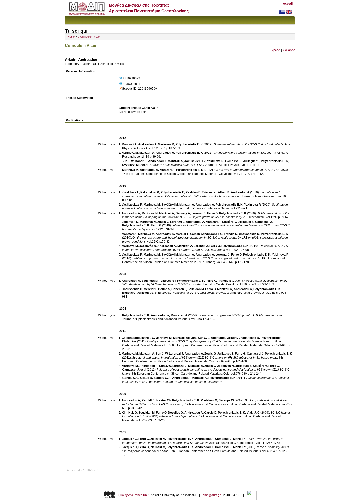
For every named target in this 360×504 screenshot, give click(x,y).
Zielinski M (157, 439)
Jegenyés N (147, 246)
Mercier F (182, 234)
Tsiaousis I (209, 192)
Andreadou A (147, 144)
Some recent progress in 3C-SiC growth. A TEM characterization (241, 315)
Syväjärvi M (130, 165)
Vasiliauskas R (132, 204)
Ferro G (212, 213)
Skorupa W (226, 400)
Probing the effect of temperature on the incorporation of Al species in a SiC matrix (202, 441)
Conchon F (178, 289)
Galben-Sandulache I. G (206, 234)
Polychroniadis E (172, 192)
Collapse (289, 50)
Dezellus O (175, 412)
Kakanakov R (149, 192)
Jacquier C (129, 439)
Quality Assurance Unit (133, 495)
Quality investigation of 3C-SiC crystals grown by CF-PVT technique (192, 341)
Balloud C (129, 292)
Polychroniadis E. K (189, 144)
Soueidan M (150, 280)
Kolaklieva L (130, 192)
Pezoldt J (148, 400)
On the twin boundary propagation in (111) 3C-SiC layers (251, 170)
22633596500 (147, 88)
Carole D (210, 412)
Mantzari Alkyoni (184, 338)
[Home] (87, 13)
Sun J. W (127, 161)
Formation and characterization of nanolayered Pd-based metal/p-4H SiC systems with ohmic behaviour (201, 194)
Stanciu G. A (162, 378)
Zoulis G (163, 221)
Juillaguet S (251, 161)
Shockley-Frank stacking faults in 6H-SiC (177, 165)
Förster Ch (163, 400)
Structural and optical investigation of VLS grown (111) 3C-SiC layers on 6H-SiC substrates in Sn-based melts (204, 357)
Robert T (141, 161)
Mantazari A (179, 315)
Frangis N (230, 234)
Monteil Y (239, 439)
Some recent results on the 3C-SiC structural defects (248, 144)
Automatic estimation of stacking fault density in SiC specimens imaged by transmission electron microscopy (205, 380)
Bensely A (183, 213)
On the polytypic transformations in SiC (239, 152)
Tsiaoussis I (167, 280)
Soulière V (229, 221)
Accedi (288, 3)
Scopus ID (129, 88)
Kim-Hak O (129, 412)
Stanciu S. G (130, 378)
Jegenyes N (130, 221)
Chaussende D (249, 234)
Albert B (223, 192)
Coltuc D (146, 378)
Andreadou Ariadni (224, 338)
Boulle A (164, 289)
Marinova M (166, 144)
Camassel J (233, 161)
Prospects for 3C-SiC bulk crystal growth (198, 292)
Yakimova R (215, 161)
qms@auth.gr (212, 495)
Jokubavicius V (194, 161)
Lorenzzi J (199, 213)
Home (71, 36)
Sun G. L (203, 338)
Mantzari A (129, 144)
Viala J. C (253, 412)
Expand (274, 50)
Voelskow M (209, 400)
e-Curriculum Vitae (89, 36)
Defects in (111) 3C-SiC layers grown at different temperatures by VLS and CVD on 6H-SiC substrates (206, 248)
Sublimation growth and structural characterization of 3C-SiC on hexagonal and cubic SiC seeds (196, 258)
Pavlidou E (193, 192)
